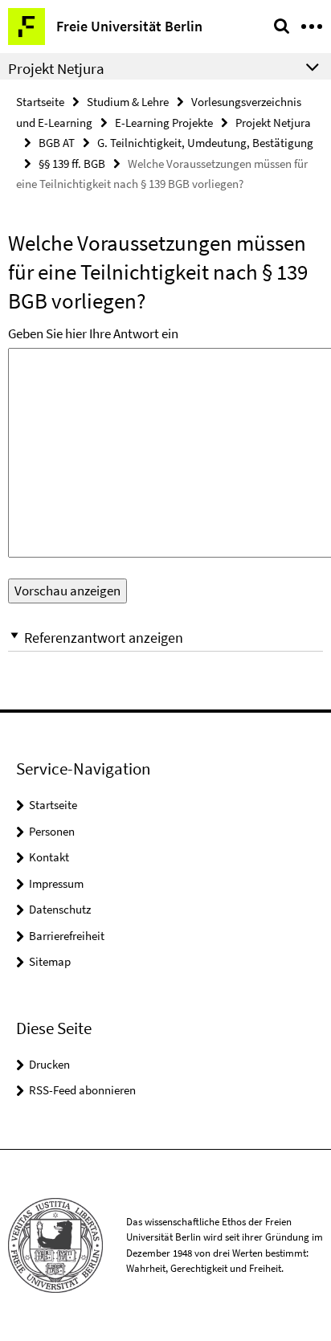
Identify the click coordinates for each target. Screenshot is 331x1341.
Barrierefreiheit (66, 935)
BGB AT (57, 142)
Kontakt (49, 857)
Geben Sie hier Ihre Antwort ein (93, 333)
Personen (52, 831)
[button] (165, 638)
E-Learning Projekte (164, 122)
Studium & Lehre (128, 101)
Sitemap (50, 961)
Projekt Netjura (273, 122)
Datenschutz (60, 909)
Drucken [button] (49, 1064)
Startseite (40, 101)
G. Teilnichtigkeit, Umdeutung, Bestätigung (205, 142)
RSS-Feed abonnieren (82, 1090)
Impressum (56, 883)
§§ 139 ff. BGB (72, 163)
